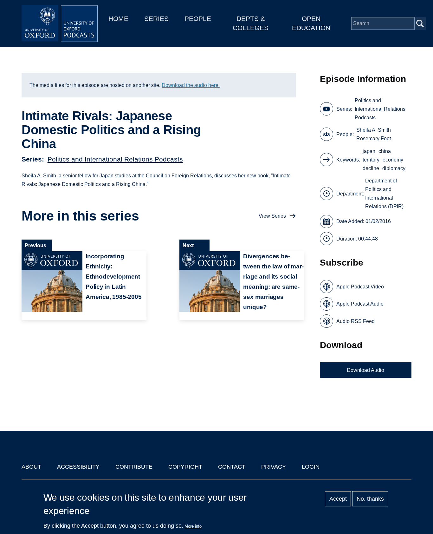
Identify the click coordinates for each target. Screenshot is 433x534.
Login (311, 467)
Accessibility (78, 467)
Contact (231, 467)
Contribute (133, 467)
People (197, 18)
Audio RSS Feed (355, 321)
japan (369, 151)
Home (118, 18)
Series (156, 18)
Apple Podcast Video (360, 286)
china (384, 151)
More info (193, 526)
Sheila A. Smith (373, 130)
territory (371, 159)
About (31, 467)
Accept (338, 499)
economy (393, 159)
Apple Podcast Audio (360, 304)
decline (371, 168)
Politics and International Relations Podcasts (115, 159)
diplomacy (393, 168)
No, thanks (370, 499)
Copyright (185, 467)
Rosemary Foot (373, 138)
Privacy (273, 467)
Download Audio (365, 370)
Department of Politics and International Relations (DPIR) (384, 193)
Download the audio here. (191, 85)
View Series (272, 216)
